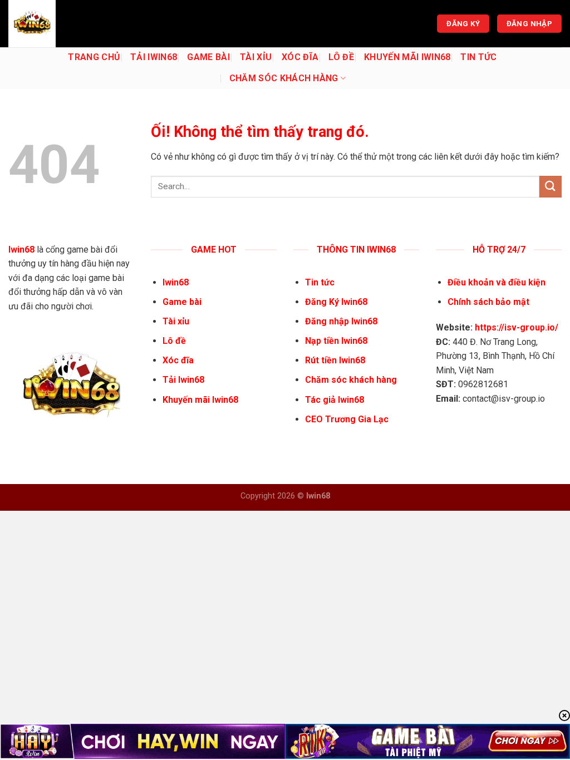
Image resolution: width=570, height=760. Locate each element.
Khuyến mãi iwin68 (407, 57)
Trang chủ (94, 57)
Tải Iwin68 (153, 57)
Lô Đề (341, 57)
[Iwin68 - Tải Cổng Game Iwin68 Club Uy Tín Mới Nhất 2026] (64, 23)
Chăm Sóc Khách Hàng (283, 78)
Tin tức (478, 57)
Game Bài (208, 57)
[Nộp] (550, 187)
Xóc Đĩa (300, 57)
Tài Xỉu (256, 57)
